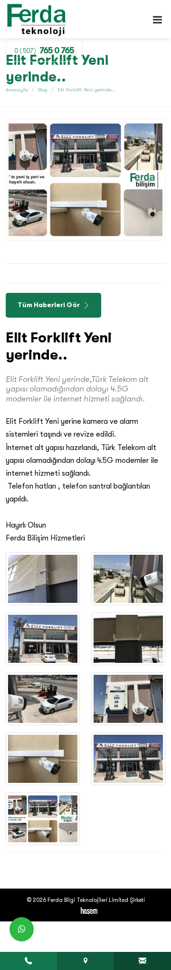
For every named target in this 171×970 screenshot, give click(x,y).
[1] (157, 20)
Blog (43, 90)
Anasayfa (17, 90)
